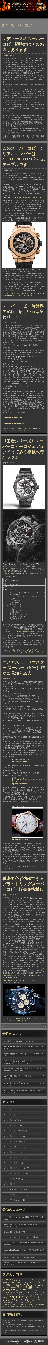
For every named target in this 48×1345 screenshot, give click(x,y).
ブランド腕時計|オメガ (18, 866)
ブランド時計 (10, 1299)
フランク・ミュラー (12, 1294)
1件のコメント (40, 652)
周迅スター (39, 1304)
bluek (3, 1280)
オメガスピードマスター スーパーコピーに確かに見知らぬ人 (23, 667)
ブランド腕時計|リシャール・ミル (15, 1189)
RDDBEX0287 (7, 652)
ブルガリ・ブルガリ (34, 1300)
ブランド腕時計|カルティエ (13, 1136)
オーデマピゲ (34, 1285)
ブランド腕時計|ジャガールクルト (15, 1141)
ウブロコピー (31, 1282)
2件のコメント (10, 868)
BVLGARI (8, 1280)
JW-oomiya (8, 1282)
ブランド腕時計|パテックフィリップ (22, 136)
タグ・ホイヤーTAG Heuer (12, 1292)
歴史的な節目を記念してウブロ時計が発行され (19, 1076)
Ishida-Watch (33, 1280)
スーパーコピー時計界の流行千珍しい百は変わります (23, 311)
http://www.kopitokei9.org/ (20, 761)
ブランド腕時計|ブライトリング (21, 1018)
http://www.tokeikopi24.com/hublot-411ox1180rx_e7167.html (23, 197)
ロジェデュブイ (30, 652)
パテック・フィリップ (29, 1292)
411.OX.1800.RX (35, 294)
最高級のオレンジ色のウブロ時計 (15, 1232)
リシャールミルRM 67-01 (18, 1302)
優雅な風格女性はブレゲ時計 (13, 1041)
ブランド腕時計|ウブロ (18, 294)
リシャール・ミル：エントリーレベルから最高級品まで (22, 1237)
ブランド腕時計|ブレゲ (11, 1184)
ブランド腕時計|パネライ (12, 1163)
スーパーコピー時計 (32, 1290)
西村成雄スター (27, 1306)
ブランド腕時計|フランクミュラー (15, 1168)
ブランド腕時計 (9, 1109)
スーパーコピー (20, 138)
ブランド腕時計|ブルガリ (12, 1179)
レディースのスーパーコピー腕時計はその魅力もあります (23, 44)
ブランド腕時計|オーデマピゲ (14, 1131)
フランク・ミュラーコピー (26, 1294)
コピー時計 (24, 1287)
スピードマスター (38, 1287)
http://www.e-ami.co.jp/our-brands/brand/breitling (19, 975)
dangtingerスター (17, 1280)
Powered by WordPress (18, 1343)
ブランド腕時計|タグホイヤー (14, 1147)
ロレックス (31, 1304)
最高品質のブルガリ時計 (15, 1306)
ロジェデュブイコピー (8, 1304)
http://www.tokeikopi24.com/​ (14, 423)
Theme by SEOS (32, 1343)
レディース (29, 138)
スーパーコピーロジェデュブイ (13, 573)
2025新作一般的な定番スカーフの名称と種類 (19, 1257)
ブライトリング (11, 1020)
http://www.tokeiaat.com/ (12, 417)
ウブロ (23, 1282)
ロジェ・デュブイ (21, 1304)
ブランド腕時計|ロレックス (13, 1200)
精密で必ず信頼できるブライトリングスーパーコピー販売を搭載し (23, 884)
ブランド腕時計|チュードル (13, 1152)
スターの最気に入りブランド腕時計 (24, 4)
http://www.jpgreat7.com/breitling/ (14, 980)
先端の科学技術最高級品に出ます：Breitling (18, 1046)
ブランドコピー (38, 1297)
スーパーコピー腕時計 (22, 89)
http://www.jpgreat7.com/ (20, 839)
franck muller (25, 1280)
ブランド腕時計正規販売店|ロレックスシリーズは (20, 1083)
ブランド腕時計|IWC (10, 1115)
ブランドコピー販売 (22, 631)
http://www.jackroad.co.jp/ (20, 784)
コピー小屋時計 (11, 1287)
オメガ (32, 866)
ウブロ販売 (15, 1285)
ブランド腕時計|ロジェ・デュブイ (22, 650)
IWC (39, 1280)
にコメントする (39, 138)
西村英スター (36, 1306)
